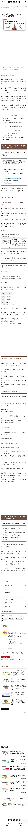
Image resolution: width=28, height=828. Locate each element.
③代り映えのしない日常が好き (12, 130)
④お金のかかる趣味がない (11, 133)
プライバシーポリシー (7, 823)
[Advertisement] (14, 48)
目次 (12, 115)
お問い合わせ (21, 823)
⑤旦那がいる (8, 135)
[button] (25, 434)
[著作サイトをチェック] (9, 648)
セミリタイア (5, 708)
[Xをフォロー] (11, 648)
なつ (9, 630)
